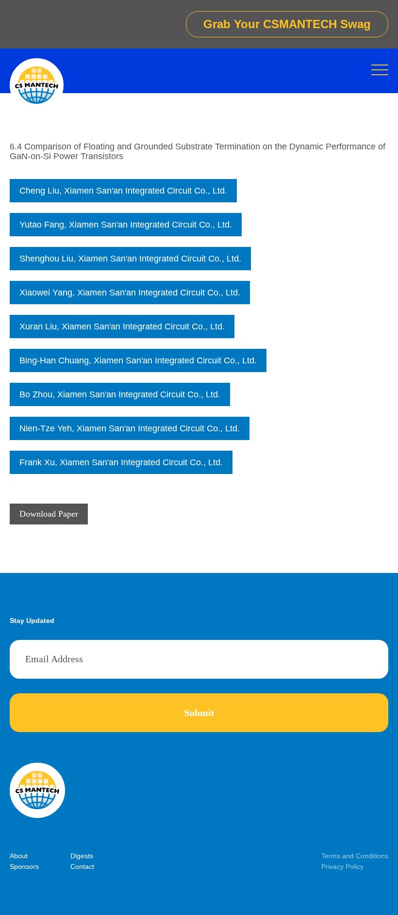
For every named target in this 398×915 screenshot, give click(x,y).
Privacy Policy (342, 866)
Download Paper (48, 514)
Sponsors (24, 866)
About (19, 856)
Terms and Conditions (354, 856)
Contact (82, 866)
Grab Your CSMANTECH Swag (287, 24)
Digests (81, 856)
